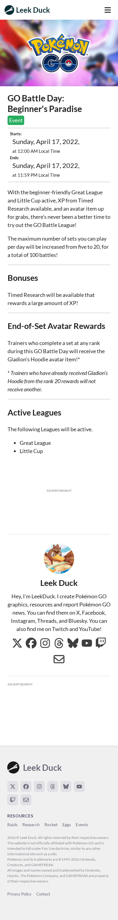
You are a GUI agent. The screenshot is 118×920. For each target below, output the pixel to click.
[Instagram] (39, 786)
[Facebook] (26, 786)
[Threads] (52, 786)
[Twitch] (12, 799)
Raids (12, 824)
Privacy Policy (19, 894)
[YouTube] (79, 786)
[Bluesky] (66, 786)
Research (31, 824)
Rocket (50, 824)
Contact (43, 894)
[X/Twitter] (12, 786)
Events (82, 824)
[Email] (26, 799)
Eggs (66, 824)
